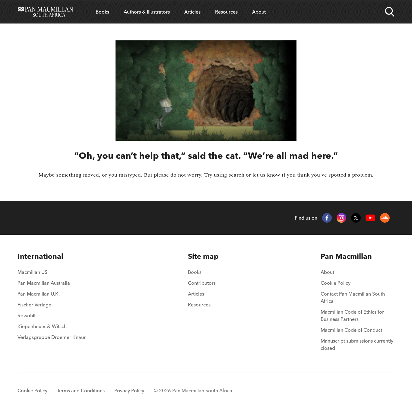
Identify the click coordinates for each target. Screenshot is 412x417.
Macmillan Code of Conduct (351, 330)
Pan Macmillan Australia (43, 283)
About (259, 12)
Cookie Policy (335, 283)
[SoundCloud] (385, 218)
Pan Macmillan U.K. (38, 294)
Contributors (202, 283)
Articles (192, 12)
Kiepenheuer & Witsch (42, 326)
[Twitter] (356, 218)
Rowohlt (26, 315)
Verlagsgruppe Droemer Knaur (51, 337)
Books (102, 12)
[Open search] (390, 12)
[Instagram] (341, 218)
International (40, 256)
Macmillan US (32, 272)
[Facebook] (327, 218)
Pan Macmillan (346, 256)
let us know (266, 175)
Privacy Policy (129, 390)
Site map (203, 256)
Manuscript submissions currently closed (357, 344)
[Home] (45, 11)
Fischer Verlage (34, 305)
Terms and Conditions (81, 390)
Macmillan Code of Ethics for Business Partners (352, 315)
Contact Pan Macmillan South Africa (353, 297)
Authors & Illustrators (147, 12)
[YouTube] (370, 218)
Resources (226, 12)
